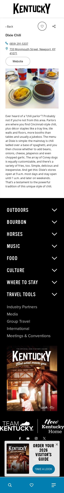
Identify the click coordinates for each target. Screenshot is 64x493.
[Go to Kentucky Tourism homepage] (32, 8)
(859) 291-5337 (19, 44)
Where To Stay (22, 282)
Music (13, 246)
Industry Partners (22, 307)
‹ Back (9, 26)
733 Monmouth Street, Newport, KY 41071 (32, 51)
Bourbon (17, 222)
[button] (9, 485)
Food (12, 258)
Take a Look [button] (43, 469)
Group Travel (18, 321)
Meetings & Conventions (29, 336)
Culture (16, 270)
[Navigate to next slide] (54, 88)
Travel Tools (21, 294)
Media (12, 314)
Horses (15, 234)
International (18, 328)
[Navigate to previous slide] (9, 88)
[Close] (57, 444)
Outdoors (18, 210)
